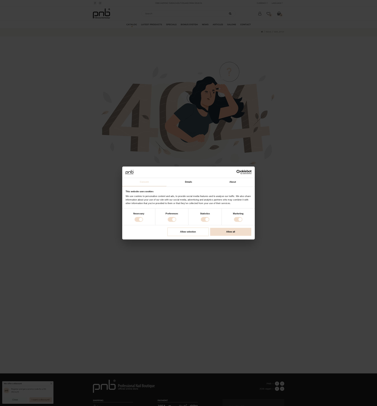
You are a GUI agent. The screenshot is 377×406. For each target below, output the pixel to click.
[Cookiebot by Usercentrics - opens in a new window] (239, 172)
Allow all (230, 231)
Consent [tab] (144, 182)
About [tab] (232, 182)
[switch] (172, 219)
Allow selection (188, 231)
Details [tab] (188, 182)
